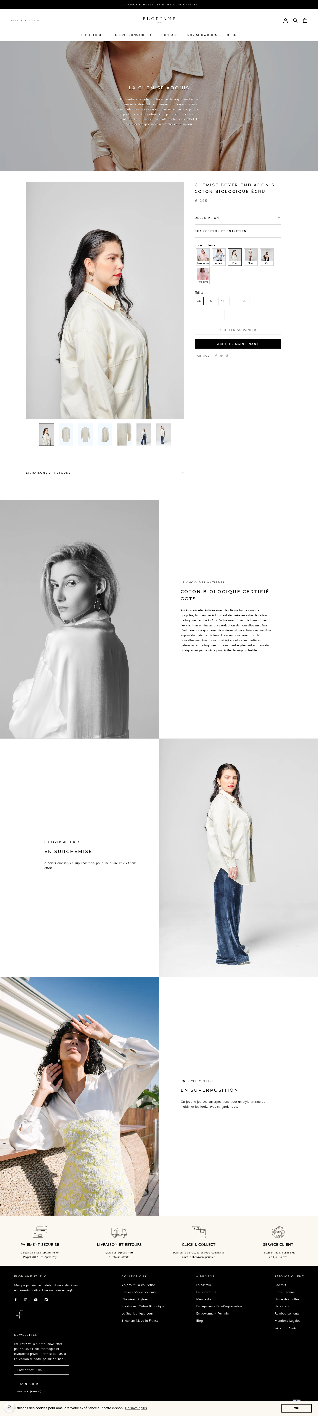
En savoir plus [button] (136, 1408)
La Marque (204, 1285)
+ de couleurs (205, 245)
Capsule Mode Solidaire (139, 1292)
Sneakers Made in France (140, 1321)
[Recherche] (295, 20)
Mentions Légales (287, 1321)
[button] (203, 257)
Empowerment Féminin (212, 1313)
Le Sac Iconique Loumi (138, 1313)
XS (199, 301)
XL (245, 301)
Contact (169, 35)
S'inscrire (30, 1383)
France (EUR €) (23, 20)
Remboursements (287, 1313)
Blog (232, 35)
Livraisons (282, 1306)
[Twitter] (221, 355)
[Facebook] (216, 355)
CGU (292, 1328)
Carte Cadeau (285, 1292)
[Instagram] (25, 1299)
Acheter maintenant (238, 344)
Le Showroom (206, 1292)
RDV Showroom (202, 35)
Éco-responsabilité (132, 35)
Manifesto (203, 1299)
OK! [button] (296, 1408)
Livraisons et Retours (48, 472)
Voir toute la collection (139, 1285)
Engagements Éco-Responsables (219, 1306)
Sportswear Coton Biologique (143, 1306)
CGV (278, 1328)
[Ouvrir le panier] (305, 20)
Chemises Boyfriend (136, 1299)
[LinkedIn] (46, 1299)
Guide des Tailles (287, 1299)
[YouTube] (35, 1299)
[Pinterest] (227, 355)
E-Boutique (92, 35)
